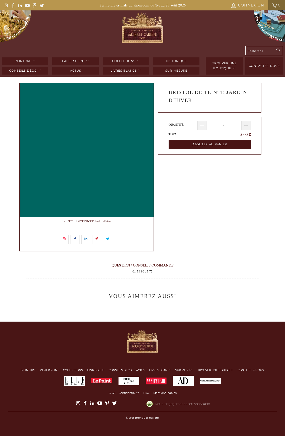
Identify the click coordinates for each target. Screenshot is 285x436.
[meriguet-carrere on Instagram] (5, 5)
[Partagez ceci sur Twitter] (107, 239)
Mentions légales (165, 392)
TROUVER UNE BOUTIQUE (224, 65)
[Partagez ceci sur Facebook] (75, 239)
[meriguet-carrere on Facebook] (12, 5)
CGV (112, 392)
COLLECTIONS (124, 61)
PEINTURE (23, 61)
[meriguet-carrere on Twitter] (41, 5)
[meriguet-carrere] (142, 28)
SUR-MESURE (176, 70)
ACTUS (75, 70)
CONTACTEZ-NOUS (251, 370)
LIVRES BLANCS (124, 70)
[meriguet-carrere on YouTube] (26, 5)
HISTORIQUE (176, 61)
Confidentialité (129, 392)
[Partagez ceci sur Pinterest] (96, 239)
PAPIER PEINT (74, 61)
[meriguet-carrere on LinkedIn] (19, 5)
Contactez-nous (264, 66)
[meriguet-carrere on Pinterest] (34, 5)
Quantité (176, 125)
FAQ (146, 392)
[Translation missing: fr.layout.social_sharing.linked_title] (85, 239)
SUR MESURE (184, 370)
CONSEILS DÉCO (23, 70)
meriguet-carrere (147, 417)
